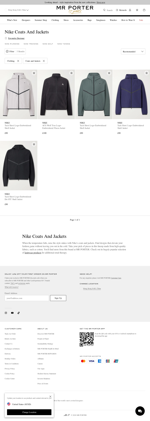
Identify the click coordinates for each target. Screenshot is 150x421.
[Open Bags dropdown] (93, 17)
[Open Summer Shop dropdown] (48, 17)
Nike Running (12, 44)
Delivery (8, 353)
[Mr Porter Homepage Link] (75, 10)
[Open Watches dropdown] (118, 17)
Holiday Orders (10, 358)
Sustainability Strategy (45, 343)
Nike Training (31, 44)
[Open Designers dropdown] (31, 17)
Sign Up (58, 298)
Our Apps (41, 368)
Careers (40, 363)
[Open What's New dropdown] (18, 17)
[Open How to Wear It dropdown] (136, 17)
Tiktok (18, 313)
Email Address (11, 293)
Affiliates (41, 358)
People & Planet (43, 338)
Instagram (6, 313)
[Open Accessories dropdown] (84, 17)
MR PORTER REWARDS (47, 353)
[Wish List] (137, 10)
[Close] (50, 396)
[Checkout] (143, 10)
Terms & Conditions (12, 363)
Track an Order (10, 333)
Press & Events (43, 383)
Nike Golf (47, 44)
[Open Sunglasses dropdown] (106, 17)
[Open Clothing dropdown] (60, 17)
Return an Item (10, 338)
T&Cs (13, 283)
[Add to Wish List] (34, 73)
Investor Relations (44, 378)
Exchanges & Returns (12, 348)
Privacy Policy (10, 368)
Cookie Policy (10, 373)
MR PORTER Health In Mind (48, 348)
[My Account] (130, 10)
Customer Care (116, 278)
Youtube (12, 313)
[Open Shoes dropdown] (70, 17)
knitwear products (33, 252)
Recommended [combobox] (129, 51)
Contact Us (8, 343)
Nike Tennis (63, 44)
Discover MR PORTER (46, 333)
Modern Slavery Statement (47, 373)
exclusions (21, 283)
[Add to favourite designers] (6, 38)
